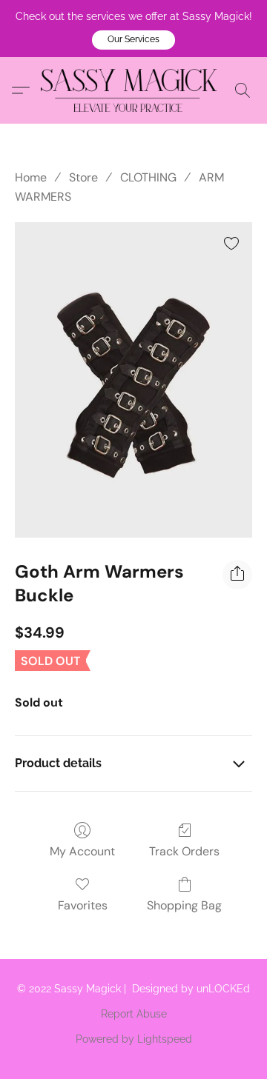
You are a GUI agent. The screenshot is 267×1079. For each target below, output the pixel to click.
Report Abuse (134, 1014)
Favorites (83, 905)
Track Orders (184, 851)
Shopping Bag (184, 905)
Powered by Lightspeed (134, 1039)
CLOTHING (148, 177)
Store (83, 177)
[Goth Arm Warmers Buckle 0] (133, 380)
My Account (82, 851)
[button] (133, 40)
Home (31, 177)
